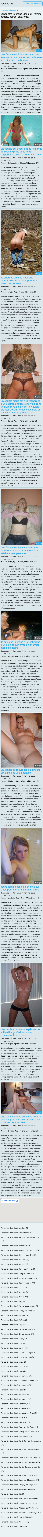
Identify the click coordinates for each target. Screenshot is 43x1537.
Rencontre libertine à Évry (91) (13, 1325)
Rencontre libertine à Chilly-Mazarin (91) (17, 1273)
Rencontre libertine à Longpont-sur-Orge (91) (19, 1380)
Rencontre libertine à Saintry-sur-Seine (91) (19, 1475)
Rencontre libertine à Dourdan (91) (15, 1292)
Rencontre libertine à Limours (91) (15, 1366)
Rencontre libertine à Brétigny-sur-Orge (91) (19, 1255)
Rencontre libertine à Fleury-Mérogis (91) (18, 1329)
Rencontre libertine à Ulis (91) (13, 1494)
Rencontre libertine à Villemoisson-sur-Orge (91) (21, 1512)
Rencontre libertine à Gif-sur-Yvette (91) (17, 1334)
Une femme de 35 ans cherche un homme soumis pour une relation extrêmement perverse (20, 550)
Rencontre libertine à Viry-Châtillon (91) (17, 1517)
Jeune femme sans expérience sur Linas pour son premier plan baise (20, 888)
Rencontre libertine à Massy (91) (14, 1390)
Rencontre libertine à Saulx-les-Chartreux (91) (20, 1480)
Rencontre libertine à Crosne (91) (14, 1287)
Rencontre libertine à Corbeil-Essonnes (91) (19, 1278)
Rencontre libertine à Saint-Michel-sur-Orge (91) (20, 1458)
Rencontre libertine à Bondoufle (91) (15, 1246)
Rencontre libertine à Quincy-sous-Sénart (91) (20, 1432)
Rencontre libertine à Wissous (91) (15, 1522)
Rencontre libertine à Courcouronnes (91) (18, 1283)
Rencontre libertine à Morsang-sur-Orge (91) (19, 1413)
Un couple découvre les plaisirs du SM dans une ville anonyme (20, 771)
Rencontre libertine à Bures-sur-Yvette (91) (18, 1269)
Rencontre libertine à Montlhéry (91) (15, 1404)
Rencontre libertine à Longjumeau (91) (16, 1376)
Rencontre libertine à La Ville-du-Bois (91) (18, 1357)
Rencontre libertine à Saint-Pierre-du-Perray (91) (21, 1462)
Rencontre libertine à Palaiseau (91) (15, 1422)
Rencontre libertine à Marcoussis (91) (16, 1385)
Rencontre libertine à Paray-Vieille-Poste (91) (19, 1427)
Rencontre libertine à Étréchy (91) (14, 1320)
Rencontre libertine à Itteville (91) (14, 1348)
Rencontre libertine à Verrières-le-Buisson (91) (20, 1498)
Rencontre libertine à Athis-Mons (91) (16, 1233)
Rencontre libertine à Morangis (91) (15, 1408)
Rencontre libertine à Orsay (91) (14, 1418)
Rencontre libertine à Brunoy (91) (14, 1264)
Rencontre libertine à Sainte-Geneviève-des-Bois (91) (21, 1469)
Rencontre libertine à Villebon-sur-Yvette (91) (19, 1508)
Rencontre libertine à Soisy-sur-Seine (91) (18, 1489)
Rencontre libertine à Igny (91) (13, 1343)
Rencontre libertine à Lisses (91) (14, 1371)
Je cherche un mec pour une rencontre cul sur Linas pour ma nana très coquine (19, 280)
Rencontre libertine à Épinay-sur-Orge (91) (18, 1311)
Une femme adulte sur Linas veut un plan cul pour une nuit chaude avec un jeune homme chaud (21, 1119)
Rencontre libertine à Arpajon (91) (14, 1228)
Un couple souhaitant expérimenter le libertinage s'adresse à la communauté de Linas (21, 1032)
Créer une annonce (33, 3)
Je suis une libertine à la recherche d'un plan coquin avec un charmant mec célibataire (20, 644)
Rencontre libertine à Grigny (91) (14, 1339)
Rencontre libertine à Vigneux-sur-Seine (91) (19, 1503)
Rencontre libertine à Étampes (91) (15, 1315)
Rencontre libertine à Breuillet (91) (15, 1260)
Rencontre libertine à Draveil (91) (14, 1297)
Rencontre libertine (8, 10)
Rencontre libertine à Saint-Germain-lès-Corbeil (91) (20, 1451)
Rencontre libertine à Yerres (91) (14, 1526)
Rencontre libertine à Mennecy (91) (15, 1394)
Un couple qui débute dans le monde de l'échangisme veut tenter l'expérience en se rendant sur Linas (21, 151)
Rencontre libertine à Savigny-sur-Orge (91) (19, 1485)
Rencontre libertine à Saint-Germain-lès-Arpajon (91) (21, 1443)
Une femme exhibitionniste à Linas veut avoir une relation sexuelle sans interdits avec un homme (21, 57)
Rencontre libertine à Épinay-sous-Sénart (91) (19, 1306)
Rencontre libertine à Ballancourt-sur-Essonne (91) (20, 1239)
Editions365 (6, 3)
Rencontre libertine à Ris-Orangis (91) (16, 1436)
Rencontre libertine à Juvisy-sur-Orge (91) (18, 1353)
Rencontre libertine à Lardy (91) (13, 1362)
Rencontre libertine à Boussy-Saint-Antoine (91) (20, 1250)
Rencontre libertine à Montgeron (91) (16, 1399)
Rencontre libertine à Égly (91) (13, 1301)
